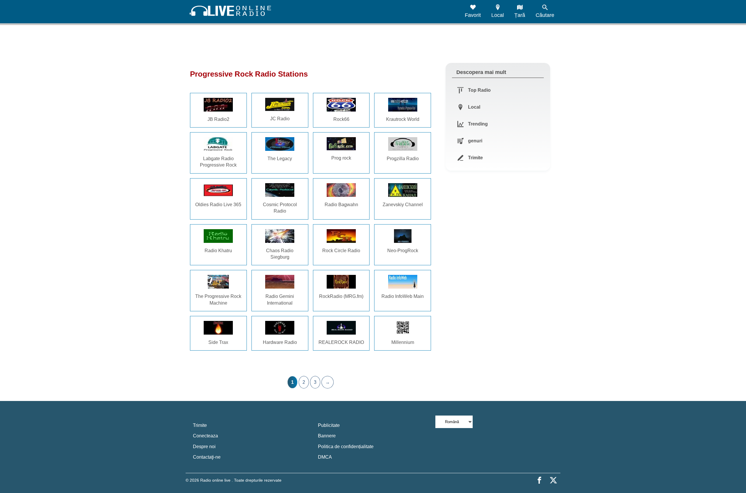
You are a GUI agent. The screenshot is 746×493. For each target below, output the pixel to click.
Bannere (327, 435)
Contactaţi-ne (207, 457)
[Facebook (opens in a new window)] (539, 480)
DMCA (325, 457)
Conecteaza (205, 435)
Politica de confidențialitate (346, 446)
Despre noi (204, 446)
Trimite (200, 425)
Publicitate (329, 425)
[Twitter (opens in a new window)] (553, 480)
